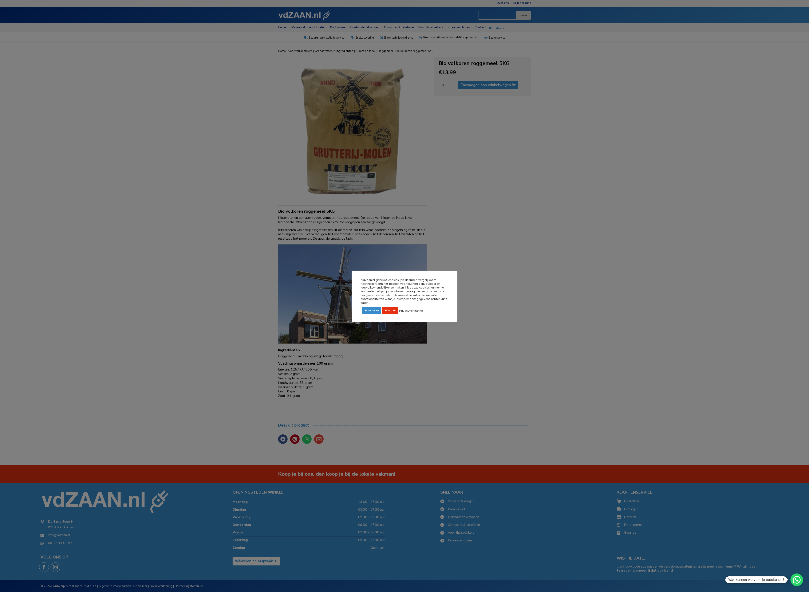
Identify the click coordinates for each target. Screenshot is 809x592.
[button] (796, 579)
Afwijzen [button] (390, 310)
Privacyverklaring (411, 311)
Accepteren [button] (372, 310)
